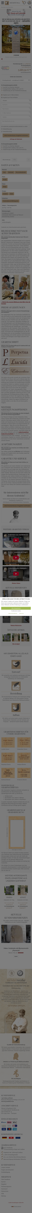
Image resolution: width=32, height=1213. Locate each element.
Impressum (21, 613)
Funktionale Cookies (16, 611)
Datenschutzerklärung (12, 613)
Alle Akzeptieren (16, 608)
